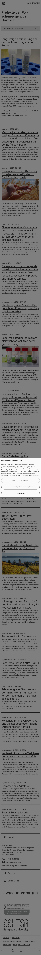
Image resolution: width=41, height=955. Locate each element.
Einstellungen (20, 493)
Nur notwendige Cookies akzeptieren (20, 487)
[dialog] (20, 477)
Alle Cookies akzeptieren (20, 480)
